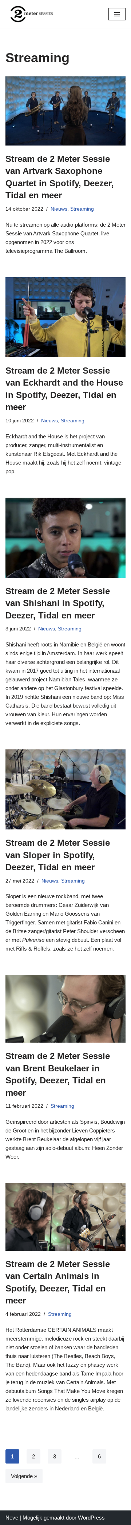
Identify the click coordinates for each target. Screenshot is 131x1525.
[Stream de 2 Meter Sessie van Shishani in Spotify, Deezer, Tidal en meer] (65, 538)
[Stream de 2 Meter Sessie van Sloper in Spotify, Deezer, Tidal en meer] (65, 789)
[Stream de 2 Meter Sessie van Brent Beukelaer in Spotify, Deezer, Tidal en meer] (65, 1009)
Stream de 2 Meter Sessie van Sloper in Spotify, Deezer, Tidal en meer (57, 855)
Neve (11, 1517)
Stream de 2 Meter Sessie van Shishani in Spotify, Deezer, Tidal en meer (57, 603)
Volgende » (24, 1476)
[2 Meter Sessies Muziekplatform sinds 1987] (29, 14)
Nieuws (59, 209)
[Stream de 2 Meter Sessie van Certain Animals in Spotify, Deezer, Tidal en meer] (65, 1217)
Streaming (82, 209)
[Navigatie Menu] (117, 14)
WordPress (91, 1517)
